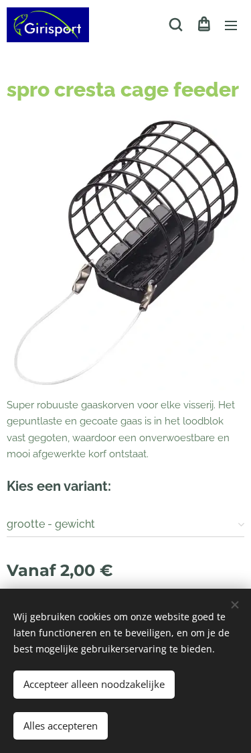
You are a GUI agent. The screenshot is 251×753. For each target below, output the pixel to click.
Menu (231, 24)
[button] (175, 25)
